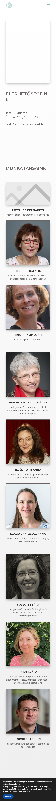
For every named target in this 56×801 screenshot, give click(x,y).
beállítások (37, 789)
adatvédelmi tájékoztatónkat (26, 786)
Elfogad (8, 796)
